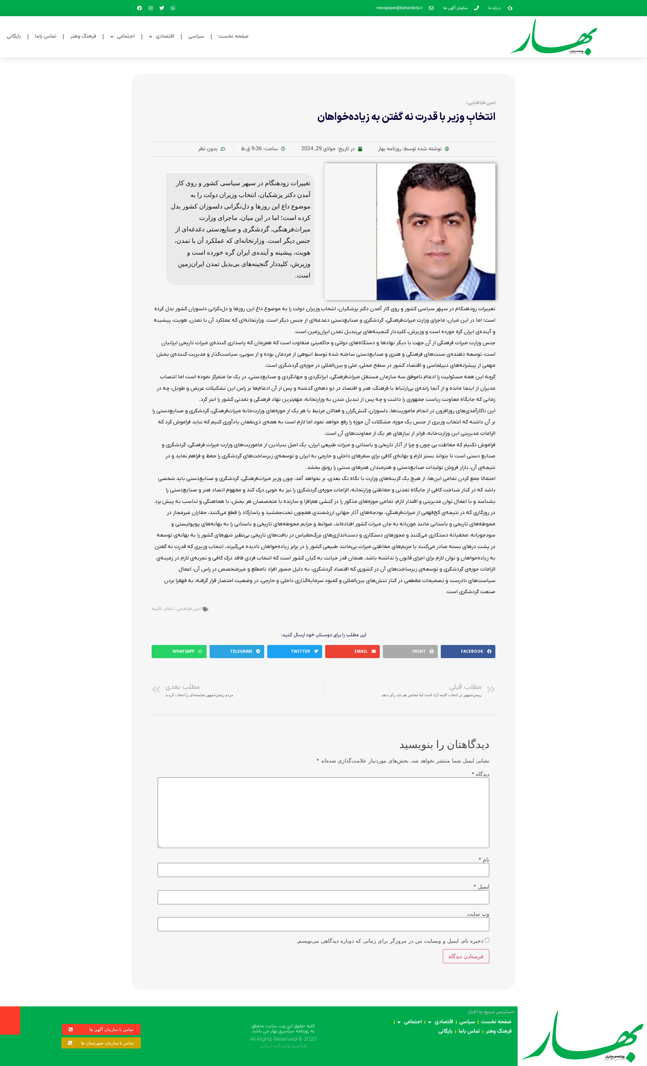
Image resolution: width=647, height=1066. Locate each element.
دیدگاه (480, 774)
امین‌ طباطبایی (188, 609)
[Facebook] (139, 8)
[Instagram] (150, 8)
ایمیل (481, 886)
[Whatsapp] (173, 8)
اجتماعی (126, 36)
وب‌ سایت (478, 913)
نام (484, 859)
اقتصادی (165, 36)
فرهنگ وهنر (83, 36)
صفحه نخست (233, 36)
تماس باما (45, 36)
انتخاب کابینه (163, 609)
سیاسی (196, 36)
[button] (468, 651)
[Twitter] (161, 8)
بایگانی (14, 36)
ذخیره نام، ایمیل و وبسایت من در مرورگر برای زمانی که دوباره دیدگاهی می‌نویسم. (390, 940)
